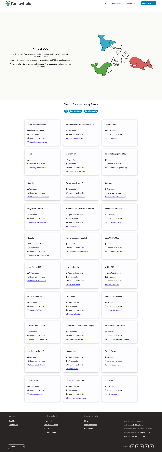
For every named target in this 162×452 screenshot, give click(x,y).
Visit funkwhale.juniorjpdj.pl (38, 255)
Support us (131, 3)
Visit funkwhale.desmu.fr (75, 197)
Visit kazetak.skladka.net (36, 281)
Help (104, 3)
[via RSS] (137, 446)
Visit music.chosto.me (74, 314)
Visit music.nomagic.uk (74, 339)
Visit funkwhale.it (72, 226)
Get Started (146, 3)
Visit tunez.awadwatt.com (76, 398)
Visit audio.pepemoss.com (37, 142)
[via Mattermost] (147, 446)
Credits (12, 421)
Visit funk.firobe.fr (111, 138)
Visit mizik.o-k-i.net (112, 284)
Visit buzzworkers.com (74, 138)
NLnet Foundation (146, 432)
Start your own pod (51, 425)
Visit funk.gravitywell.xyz (75, 171)
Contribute (116, 3)
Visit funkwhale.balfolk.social (38, 197)
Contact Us (13, 425)
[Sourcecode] (132, 446)
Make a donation (90, 425)
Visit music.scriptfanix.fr (36, 365)
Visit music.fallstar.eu (113, 310)
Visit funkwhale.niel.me (113, 251)
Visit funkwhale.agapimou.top (116, 167)
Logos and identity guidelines (135, 436)
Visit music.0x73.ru (34, 310)
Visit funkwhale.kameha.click (77, 251)
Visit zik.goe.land (111, 394)
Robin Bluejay (138, 425)
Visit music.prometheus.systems (117, 339)
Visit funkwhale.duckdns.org (115, 197)
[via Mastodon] (142, 446)
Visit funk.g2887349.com (36, 167)
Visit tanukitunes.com (35, 394)
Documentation (50, 432)
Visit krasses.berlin (73, 284)
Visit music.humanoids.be (37, 339)
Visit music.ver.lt (72, 369)
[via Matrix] (152, 446)
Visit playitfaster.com (113, 365)
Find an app (48, 428)
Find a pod (48, 421)
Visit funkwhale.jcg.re (113, 222)
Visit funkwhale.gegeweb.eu (37, 222)
